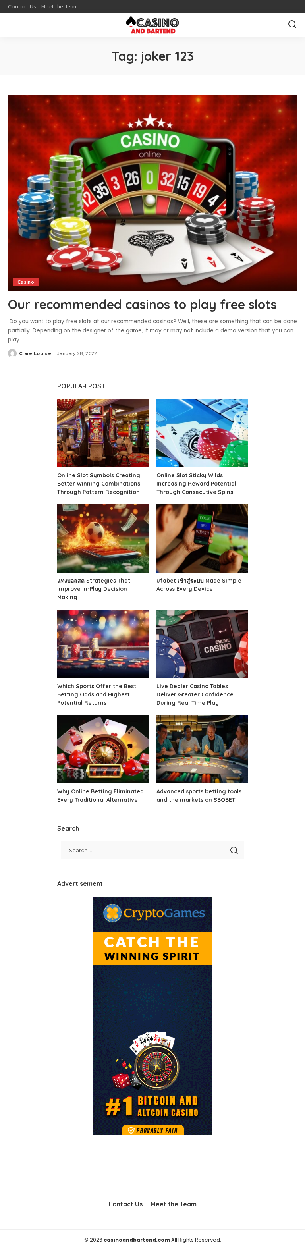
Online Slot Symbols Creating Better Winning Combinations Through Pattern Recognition (98, 484)
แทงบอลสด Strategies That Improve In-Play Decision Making (93, 589)
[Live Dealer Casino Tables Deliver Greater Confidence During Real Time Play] (202, 644)
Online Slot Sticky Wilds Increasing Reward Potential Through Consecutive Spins (196, 484)
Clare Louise (35, 353)
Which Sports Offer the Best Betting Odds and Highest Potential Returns (96, 694)
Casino (25, 282)
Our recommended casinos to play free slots (142, 304)
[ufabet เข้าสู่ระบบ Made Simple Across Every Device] (202, 538)
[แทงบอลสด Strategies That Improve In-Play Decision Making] (103, 538)
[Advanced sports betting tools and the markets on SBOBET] (202, 749)
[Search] (292, 25)
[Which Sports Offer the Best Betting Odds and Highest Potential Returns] (103, 644)
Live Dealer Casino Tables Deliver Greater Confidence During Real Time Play (195, 694)
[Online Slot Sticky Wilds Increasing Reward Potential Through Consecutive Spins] (202, 433)
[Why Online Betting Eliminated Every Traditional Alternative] (103, 749)
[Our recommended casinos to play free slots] (152, 193)
